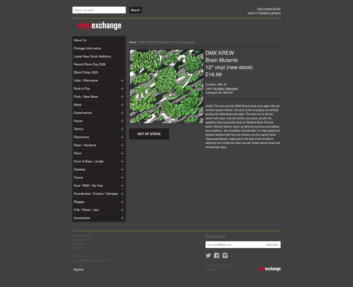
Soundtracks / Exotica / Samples (96, 193)
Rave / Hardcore (85, 145)
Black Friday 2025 (86, 72)
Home (132, 42)
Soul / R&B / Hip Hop (88, 185)
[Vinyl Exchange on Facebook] (217, 256)
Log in (251, 13)
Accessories (82, 218)
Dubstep (79, 169)
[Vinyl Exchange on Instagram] (225, 256)
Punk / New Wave (86, 96)
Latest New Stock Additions (92, 56)
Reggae (79, 201)
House (78, 121)
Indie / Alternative (86, 80)
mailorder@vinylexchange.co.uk (91, 260)
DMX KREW (220, 52)
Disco (77, 153)
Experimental (83, 112)
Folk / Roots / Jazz (86, 209)
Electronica (81, 137)
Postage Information (87, 48)
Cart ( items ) (269, 8)
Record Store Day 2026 (90, 64)
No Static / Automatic (225, 88)
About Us (80, 40)
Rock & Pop (82, 88)
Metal (77, 104)
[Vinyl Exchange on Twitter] (208, 256)
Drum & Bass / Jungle (89, 161)
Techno (78, 129)
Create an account (270, 13)
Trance (78, 177)
